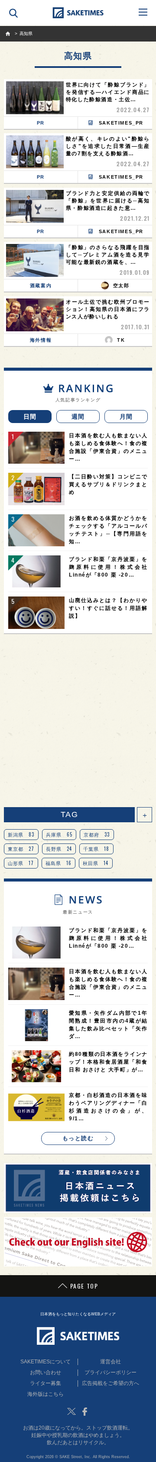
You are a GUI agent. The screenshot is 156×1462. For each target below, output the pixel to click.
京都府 (97, 834)
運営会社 (110, 1362)
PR (41, 122)
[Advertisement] (78, 720)
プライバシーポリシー (110, 1372)
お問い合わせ (45, 1372)
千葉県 (96, 848)
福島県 (59, 862)
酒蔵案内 (41, 285)
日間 (30, 416)
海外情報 (41, 340)
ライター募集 (45, 1383)
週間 (78, 416)
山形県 (21, 862)
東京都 (21, 848)
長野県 (59, 848)
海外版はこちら (45, 1394)
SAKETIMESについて (45, 1362)
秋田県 (96, 862)
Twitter (71, 1411)
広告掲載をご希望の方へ (110, 1383)
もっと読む (78, 1138)
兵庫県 (59, 834)
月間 (126, 416)
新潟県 (21, 834)
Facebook (84, 1411)
